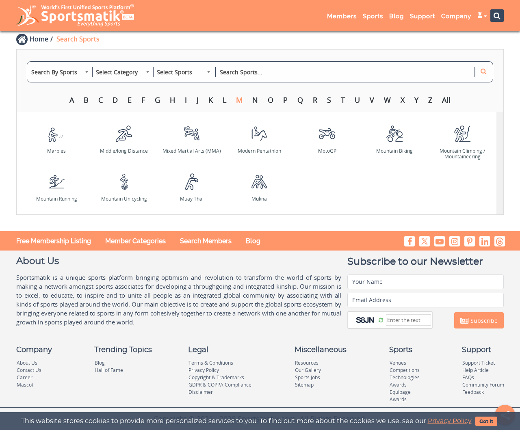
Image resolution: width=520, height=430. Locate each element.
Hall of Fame (109, 370)
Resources (306, 362)
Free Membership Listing (53, 241)
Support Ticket (478, 362)
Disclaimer (200, 392)
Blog (253, 241)
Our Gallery (308, 370)
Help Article (475, 370)
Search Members (206, 241)
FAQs (468, 377)
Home (39, 39)
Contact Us (29, 370)
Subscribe (483, 320)
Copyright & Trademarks (216, 377)
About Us (27, 362)
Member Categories (135, 241)
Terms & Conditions (210, 362)
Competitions (405, 370)
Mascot (25, 384)
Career (24, 377)
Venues (398, 362)
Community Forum (483, 384)
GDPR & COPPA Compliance (219, 384)
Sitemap (304, 384)
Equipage (400, 392)
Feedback (473, 392)
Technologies (405, 377)
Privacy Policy (450, 421)
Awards (398, 384)
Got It (486, 421)
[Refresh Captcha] (381, 319)
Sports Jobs (307, 377)
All (446, 100)
